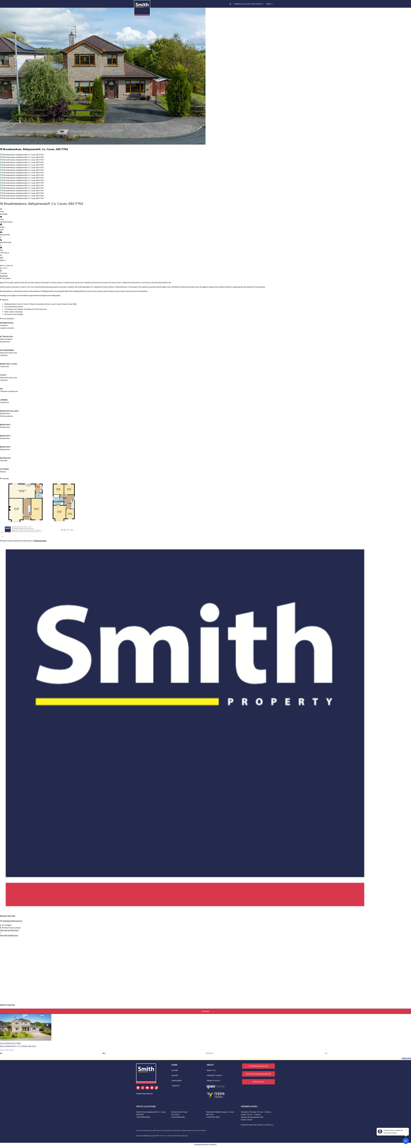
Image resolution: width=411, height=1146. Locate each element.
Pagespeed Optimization (201, 1144)
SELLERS (174, 1075)
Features (5, 300)
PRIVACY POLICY (213, 1080)
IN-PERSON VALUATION (258, 1066)
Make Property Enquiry (12, 928)
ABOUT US (211, 1070)
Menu (269, 4)
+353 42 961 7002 (213, 1117)
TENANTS (175, 1086)
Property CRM (172, 1135)
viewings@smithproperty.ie (12, 921)
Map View (4, 930)
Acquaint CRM (155, 1135)
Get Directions (13, 930)
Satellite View (13, 935)
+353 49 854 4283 (143, 1117)
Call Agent (8, 925)
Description (6, 278)
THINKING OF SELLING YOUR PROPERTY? (248, 4)
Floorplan (5, 478)
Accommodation (8, 318)
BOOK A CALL (258, 1082)
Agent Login (184, 1135)
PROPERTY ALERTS (214, 1075)
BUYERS (174, 1070)
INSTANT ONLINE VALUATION (258, 1074)
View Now (4, 276)
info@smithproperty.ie (144, 1093)
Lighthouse (213, 1144)
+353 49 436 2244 (178, 1117)
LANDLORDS (176, 1080)
